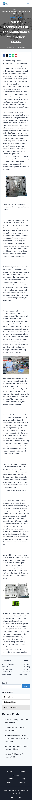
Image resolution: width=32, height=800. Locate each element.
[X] (7, 55)
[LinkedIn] (10, 55)
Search (4, 683)
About (22, 772)
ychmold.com (12, 47)
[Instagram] (19, 797)
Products (10, 779)
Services (16, 775)
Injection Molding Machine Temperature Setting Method (24, 667)
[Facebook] (4, 55)
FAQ (9, 782)
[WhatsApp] (13, 55)
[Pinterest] (16, 55)
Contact (22, 782)
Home (9, 772)
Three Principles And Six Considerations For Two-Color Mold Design (8, 667)
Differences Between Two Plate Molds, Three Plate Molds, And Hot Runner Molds (17, 738)
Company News (16, 17)
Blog (23, 779)
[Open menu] (28, 3)
